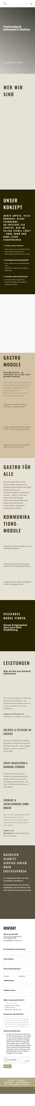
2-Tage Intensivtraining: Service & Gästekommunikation (16, 415)
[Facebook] (15, 1091)
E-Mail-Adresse (9, 980)
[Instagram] (19, 1091)
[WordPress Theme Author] (1, 1093)
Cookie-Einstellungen (22, 1082)
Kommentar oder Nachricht (14, 1014)
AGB (5, 1084)
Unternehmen (9, 959)
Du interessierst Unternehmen (14, 949)
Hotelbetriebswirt (9, 147)
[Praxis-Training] (17, 1007)
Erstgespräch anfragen (15, 637)
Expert (8, 590)
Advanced (10, 572)
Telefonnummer (10, 990)
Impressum (11, 1080)
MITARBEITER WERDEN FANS (16, 435)
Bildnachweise (8, 1082)
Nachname (21, 976)
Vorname (6, 976)
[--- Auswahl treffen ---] (17, 1003)
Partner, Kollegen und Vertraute (19, 1084)
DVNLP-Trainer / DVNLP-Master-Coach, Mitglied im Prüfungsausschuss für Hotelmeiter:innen (15, 153)
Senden (7, 1066)
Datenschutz (21, 1080)
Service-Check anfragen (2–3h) (16, 682)
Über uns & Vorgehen (14, 177)
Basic (8, 555)
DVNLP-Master (8, 120)
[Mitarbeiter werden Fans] (17, 1009)
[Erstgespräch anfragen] (17, 1005)
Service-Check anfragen (16, 56)
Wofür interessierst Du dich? (14, 1000)
